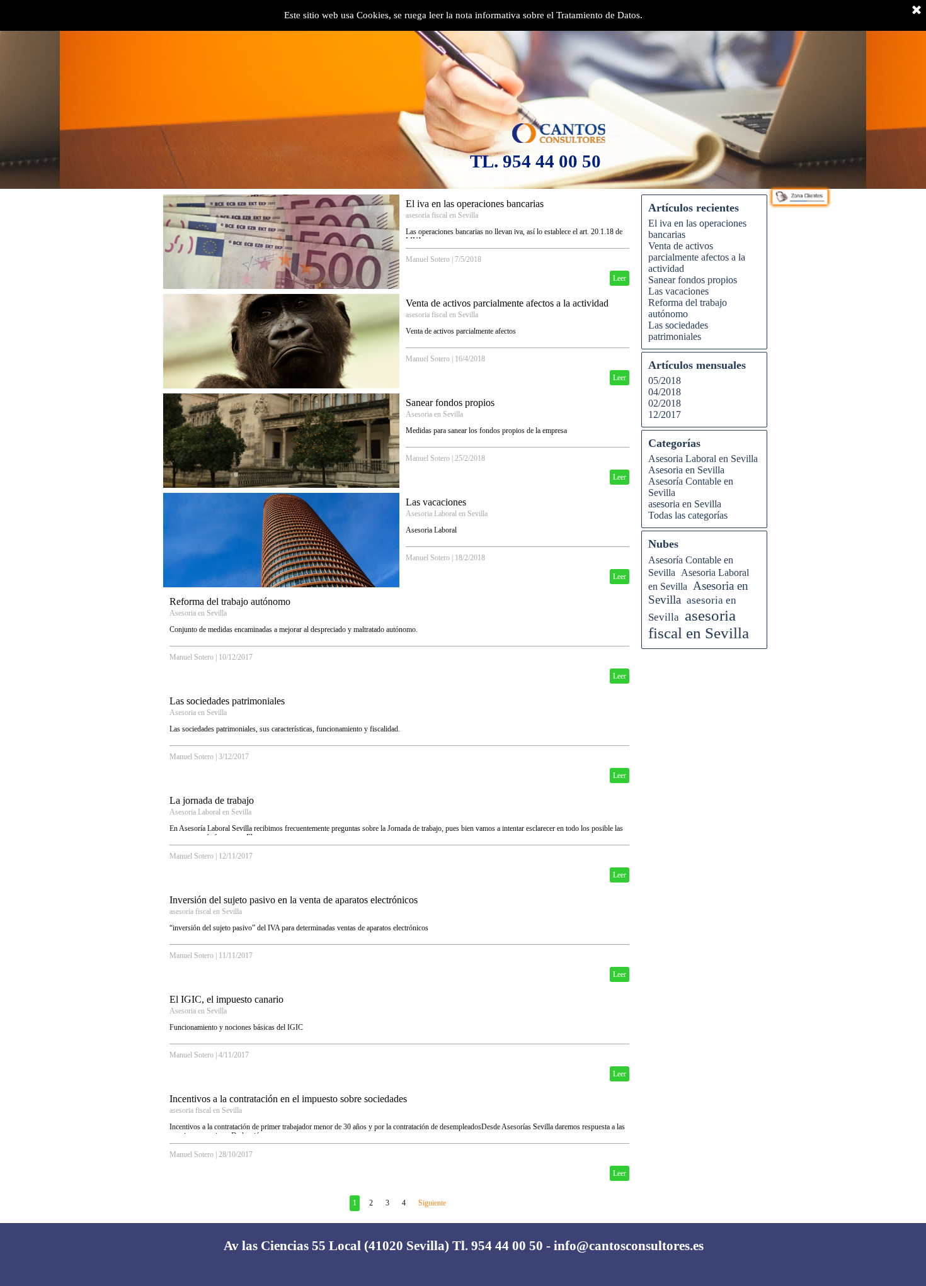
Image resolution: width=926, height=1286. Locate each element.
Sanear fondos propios (450, 402)
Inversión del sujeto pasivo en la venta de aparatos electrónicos (293, 899)
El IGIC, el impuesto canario (226, 999)
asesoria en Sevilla (684, 504)
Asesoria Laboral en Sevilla (447, 513)
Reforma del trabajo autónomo (229, 601)
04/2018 (664, 391)
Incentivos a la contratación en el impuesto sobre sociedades (288, 1098)
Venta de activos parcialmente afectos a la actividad (507, 303)
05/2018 (664, 380)
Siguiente (432, 1203)
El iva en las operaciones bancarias (475, 203)
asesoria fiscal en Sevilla (442, 215)
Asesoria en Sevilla (434, 414)
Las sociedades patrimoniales (227, 701)
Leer (619, 278)
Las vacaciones (436, 502)
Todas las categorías (688, 515)
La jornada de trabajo (211, 800)
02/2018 (664, 403)
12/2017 (664, 414)
